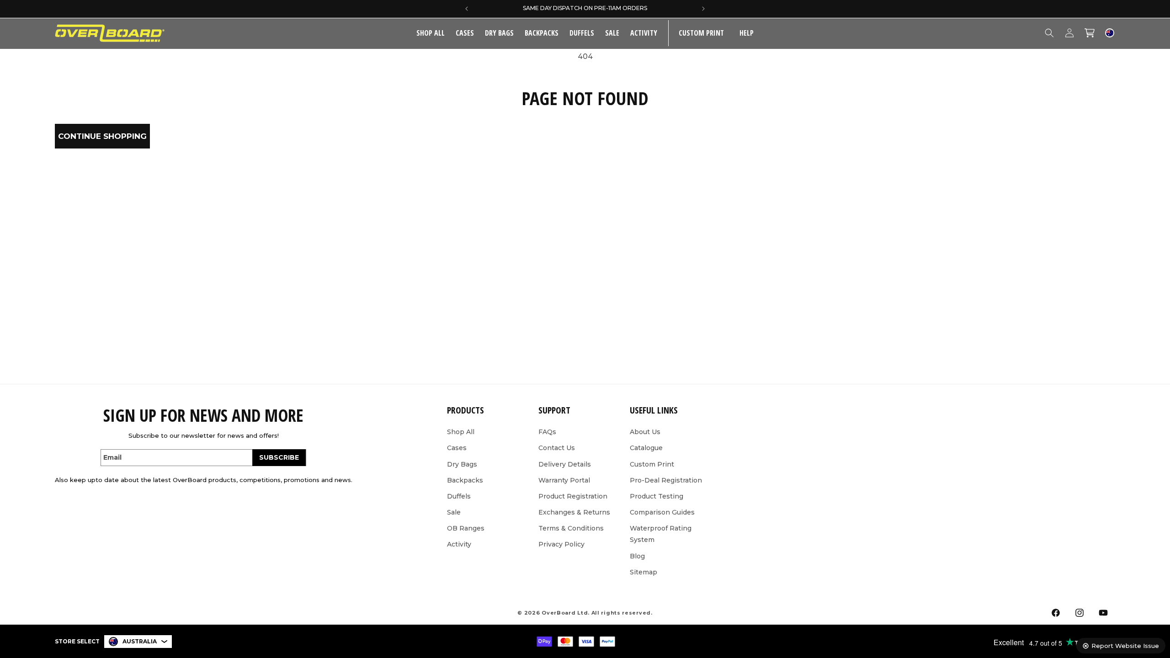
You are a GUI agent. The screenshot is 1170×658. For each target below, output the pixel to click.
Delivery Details (564, 464)
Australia (139, 641)
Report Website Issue (1125, 645)
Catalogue (646, 448)
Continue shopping (102, 136)
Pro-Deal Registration (666, 480)
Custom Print (652, 464)
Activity (643, 33)
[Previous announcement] (467, 8)
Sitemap (643, 572)
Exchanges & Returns (574, 512)
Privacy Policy (561, 544)
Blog (637, 556)
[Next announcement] (703, 8)
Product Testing (656, 496)
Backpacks (541, 33)
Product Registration (572, 496)
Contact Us (556, 448)
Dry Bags (499, 33)
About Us (645, 432)
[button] (464, 33)
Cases (465, 33)
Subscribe (279, 457)
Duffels (581, 33)
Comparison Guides (662, 512)
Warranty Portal (564, 480)
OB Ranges (465, 528)
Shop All (460, 432)
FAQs (547, 432)
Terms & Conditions (571, 528)
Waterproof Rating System (660, 534)
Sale (454, 512)
